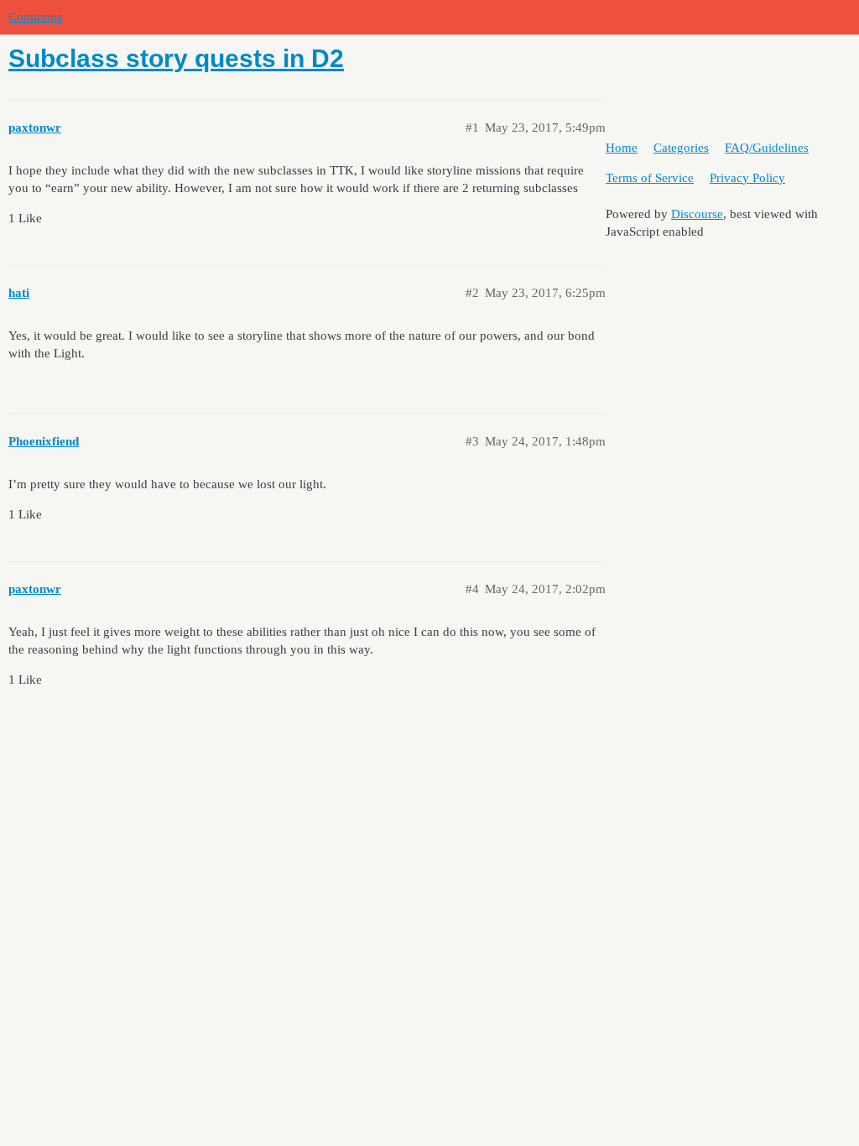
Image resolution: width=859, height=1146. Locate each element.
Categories (681, 147)
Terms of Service (650, 178)
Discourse (697, 214)
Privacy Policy (747, 178)
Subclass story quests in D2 (176, 58)
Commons (35, 16)
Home (622, 147)
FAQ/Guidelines (767, 147)
